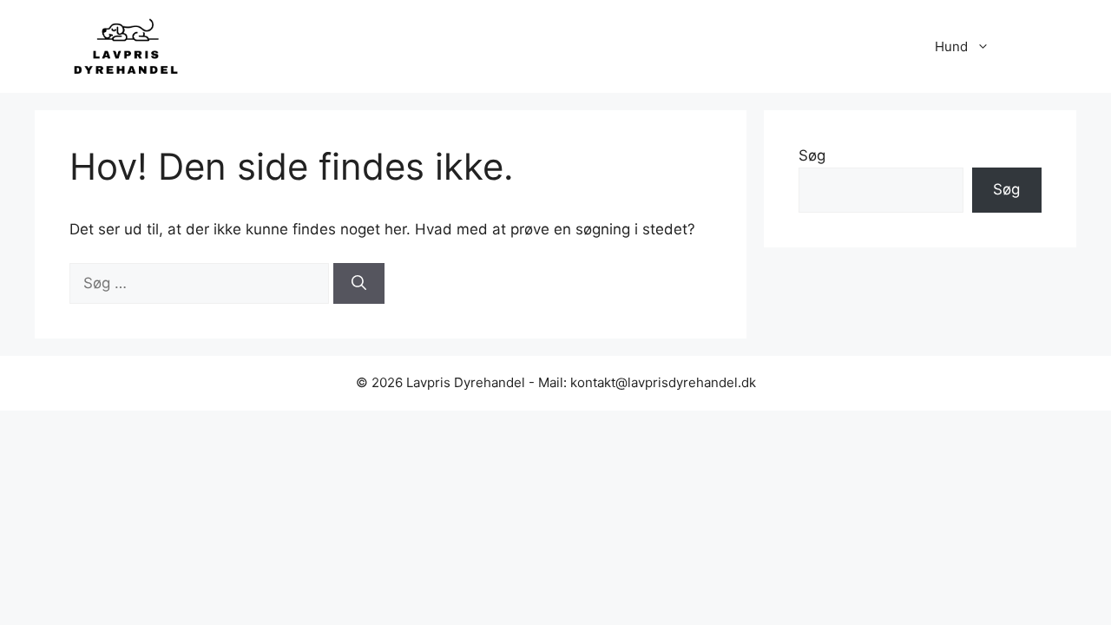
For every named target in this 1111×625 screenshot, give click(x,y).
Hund (951, 46)
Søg (812, 155)
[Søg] (359, 284)
